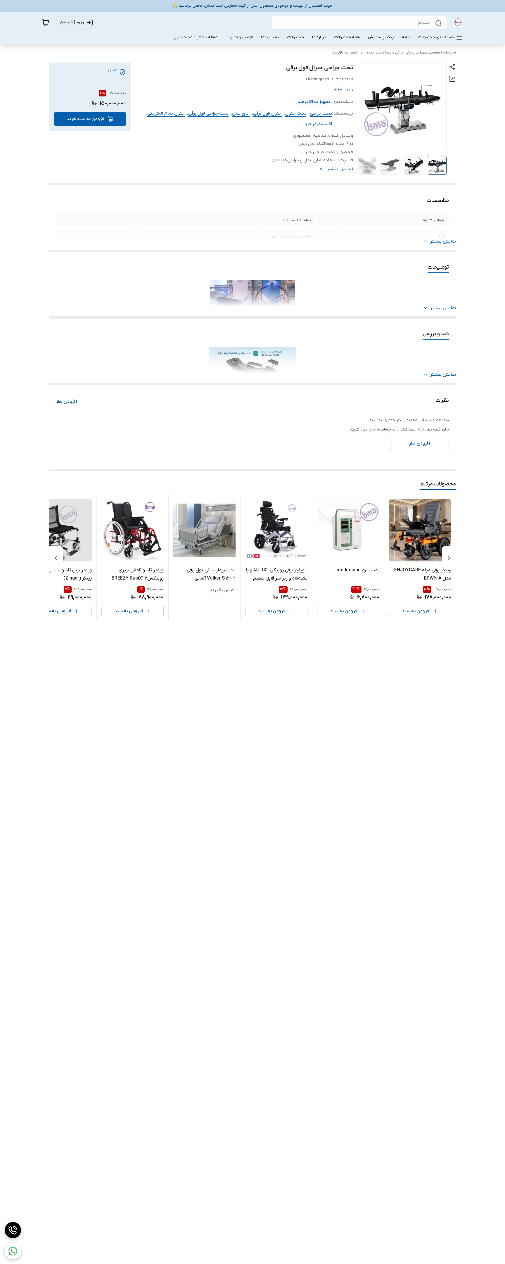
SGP (338, 90)
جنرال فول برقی (267, 113)
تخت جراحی (321, 113)
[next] (56, 558)
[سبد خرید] (45, 22)
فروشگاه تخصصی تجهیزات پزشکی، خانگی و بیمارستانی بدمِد (411, 52)
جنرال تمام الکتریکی (166, 113)
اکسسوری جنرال (316, 124)
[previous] (449, 558)
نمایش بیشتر (443, 241)
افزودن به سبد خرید (86, 119)
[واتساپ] (13, 1251)
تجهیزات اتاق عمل (344, 52)
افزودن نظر (66, 401)
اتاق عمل (241, 113)
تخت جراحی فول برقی (208, 113)
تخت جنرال (295, 113)
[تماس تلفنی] (13, 1230)
